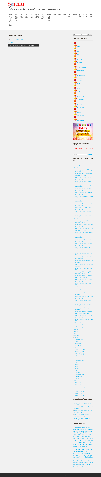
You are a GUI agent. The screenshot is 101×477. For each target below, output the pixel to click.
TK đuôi (79, 94)
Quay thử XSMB (80, 115)
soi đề (78, 464)
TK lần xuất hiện (80, 99)
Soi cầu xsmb (21, 16)
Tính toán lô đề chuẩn (43, 16)
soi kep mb (82, 459)
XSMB (54, 15)
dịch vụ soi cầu (88, 429)
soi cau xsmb (80, 444)
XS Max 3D (78, 345)
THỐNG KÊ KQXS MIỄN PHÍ (49, 17)
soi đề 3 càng (83, 464)
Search (89, 34)
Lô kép (78, 88)
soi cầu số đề (88, 452)
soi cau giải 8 (81, 438)
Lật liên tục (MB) (80, 70)
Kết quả (69, 15)
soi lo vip (80, 462)
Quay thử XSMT (80, 117)
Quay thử (91, 15)
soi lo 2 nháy (88, 459)
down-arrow (11, 42)
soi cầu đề (87, 457)
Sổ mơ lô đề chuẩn (37, 16)
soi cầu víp (76, 453)
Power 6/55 (79, 62)
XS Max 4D (79, 59)
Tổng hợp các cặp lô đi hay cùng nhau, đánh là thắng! (23, 45)
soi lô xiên (84, 462)
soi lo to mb (77, 460)
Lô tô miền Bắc (80, 104)
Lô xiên (78, 86)
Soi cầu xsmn (31, 16)
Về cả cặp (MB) (80, 72)
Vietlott (74, 15)
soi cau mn (87, 442)
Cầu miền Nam (80, 78)
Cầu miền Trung (80, 80)
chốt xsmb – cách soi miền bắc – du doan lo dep (34, 9)
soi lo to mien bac (84, 460)
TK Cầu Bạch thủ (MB (81, 349)
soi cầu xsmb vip (86, 455)
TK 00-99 (79, 102)
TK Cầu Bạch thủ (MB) (81, 67)
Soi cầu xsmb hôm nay (16, 17)
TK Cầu (80, 15)
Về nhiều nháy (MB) (81, 75)
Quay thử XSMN (80, 120)
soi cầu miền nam (82, 451)
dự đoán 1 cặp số (78, 431)
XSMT (64, 15)
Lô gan (78, 83)
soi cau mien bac (80, 440)
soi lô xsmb (89, 462)
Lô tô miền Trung (81, 109)
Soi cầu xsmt (26, 16)
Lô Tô (86, 15)
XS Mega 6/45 (80, 57)
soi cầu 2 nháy (81, 448)
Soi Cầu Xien (85, 453)
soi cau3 (79, 436)
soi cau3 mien (85, 436)
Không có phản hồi (20, 39)
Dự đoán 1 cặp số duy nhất (82, 432)
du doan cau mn (81, 428)
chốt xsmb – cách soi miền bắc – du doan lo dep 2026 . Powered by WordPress (50, 475)
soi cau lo (89, 438)
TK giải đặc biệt (80, 96)
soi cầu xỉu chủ (78, 457)
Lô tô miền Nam (80, 107)
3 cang (75, 428)
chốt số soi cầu (83, 428)
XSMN (59, 15)
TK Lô (83, 15)
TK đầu (78, 91)
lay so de (84, 435)
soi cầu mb (83, 449)
